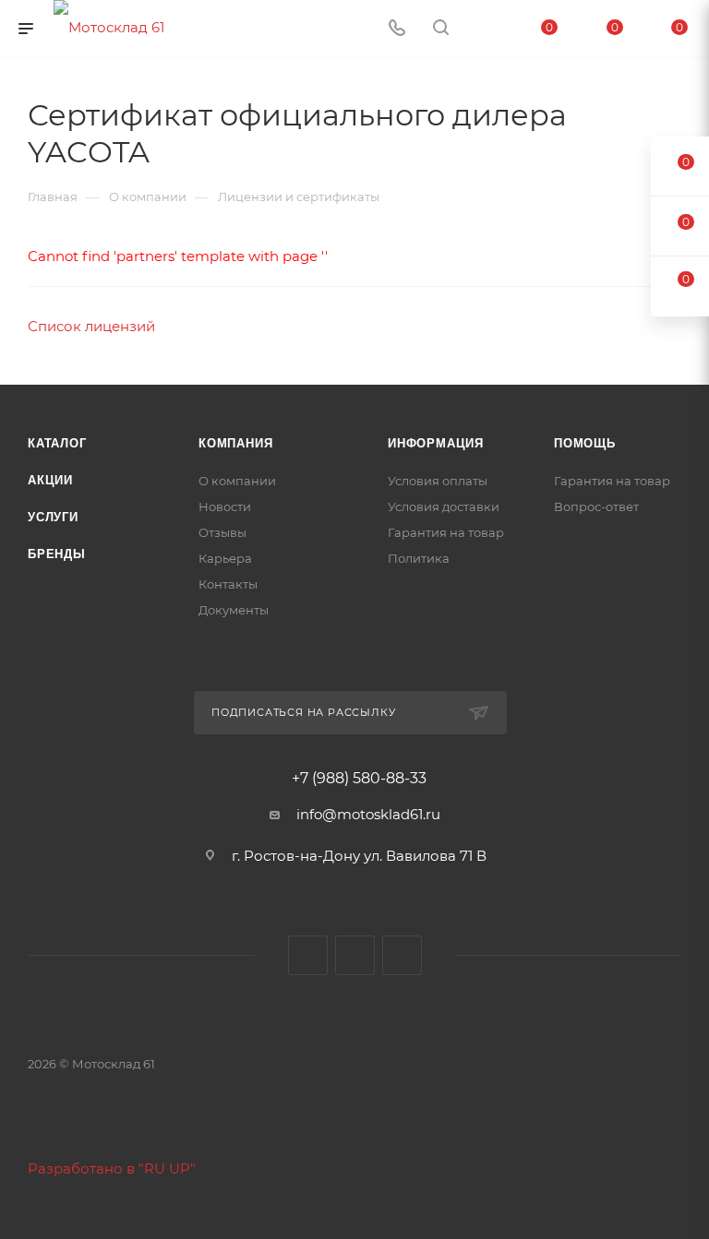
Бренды (57, 554)
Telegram (308, 955)
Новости (224, 506)
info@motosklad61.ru (368, 814)
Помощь (585, 443)
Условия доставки (443, 506)
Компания (235, 443)
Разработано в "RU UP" (112, 1168)
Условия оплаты (437, 480)
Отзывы (222, 532)
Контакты (228, 584)
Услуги (53, 517)
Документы (233, 609)
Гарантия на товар (446, 532)
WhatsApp (402, 955)
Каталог (57, 443)
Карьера (225, 558)
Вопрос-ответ (596, 506)
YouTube (355, 955)
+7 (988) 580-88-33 (359, 778)
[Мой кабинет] (484, 29)
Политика (419, 558)
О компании (237, 480)
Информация (436, 443)
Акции (50, 480)
